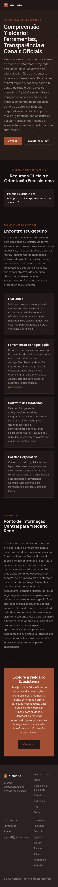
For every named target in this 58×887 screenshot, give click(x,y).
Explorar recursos (38, 140)
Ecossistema (40, 795)
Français (38, 848)
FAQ (36, 806)
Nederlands (40, 859)
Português (39, 825)
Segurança (39, 801)
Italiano (37, 854)
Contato (38, 812)
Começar (12, 140)
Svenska (38, 865)
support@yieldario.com (16, 837)
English (37, 842)
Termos (8, 831)
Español (38, 837)
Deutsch (38, 831)
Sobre (37, 779)
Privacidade (10, 825)
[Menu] (51, 5)
